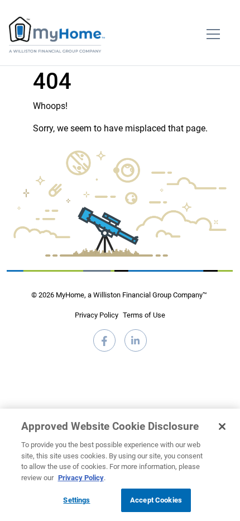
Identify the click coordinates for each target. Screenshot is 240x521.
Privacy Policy (96, 315)
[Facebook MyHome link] (104, 345)
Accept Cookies (156, 500)
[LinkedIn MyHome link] (135, 345)
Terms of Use (144, 315)
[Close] (222, 426)
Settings (76, 500)
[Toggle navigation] (213, 35)
